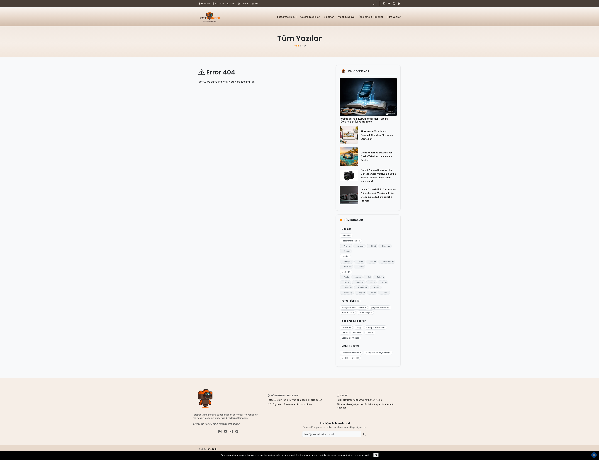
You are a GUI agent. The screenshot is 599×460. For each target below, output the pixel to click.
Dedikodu (345, 327)
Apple (345, 277)
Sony (372, 292)
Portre (372, 261)
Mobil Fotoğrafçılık (349, 358)
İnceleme (356, 333)
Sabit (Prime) (387, 261)
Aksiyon (346, 246)
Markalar (345, 272)
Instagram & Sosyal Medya (377, 353)
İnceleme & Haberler (371, 16)
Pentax (375, 287)
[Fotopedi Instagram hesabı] (394, 3)
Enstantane (289, 404)
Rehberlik (205, 3)
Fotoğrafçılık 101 (287, 16)
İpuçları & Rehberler (379, 307)
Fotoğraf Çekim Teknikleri (353, 307)
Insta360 (358, 282)
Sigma (360, 292)
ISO (269, 404)
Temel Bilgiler (365, 312)
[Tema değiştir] (374, 3)
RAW (309, 404)
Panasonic (362, 287)
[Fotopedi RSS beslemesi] (384, 3)
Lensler (344, 256)
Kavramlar (219, 3)
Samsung (346, 292)
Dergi (358, 327)
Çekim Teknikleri (310, 16)
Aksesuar (345, 235)
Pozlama (301, 404)
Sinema (346, 251)
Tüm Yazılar (394, 16)
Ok (376, 455)
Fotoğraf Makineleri (350, 241)
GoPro (345, 282)
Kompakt (385, 246)
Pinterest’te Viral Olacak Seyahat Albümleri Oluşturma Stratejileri (377, 135)
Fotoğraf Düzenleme (350, 353)
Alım (256, 3)
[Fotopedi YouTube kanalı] (389, 3)
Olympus (346, 287)
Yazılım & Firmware (349, 338)
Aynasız (360, 246)
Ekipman (329, 16)
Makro (360, 261)
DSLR (372, 246)
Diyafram (277, 404)
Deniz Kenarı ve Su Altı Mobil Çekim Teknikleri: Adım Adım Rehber (376, 156)
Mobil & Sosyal (346, 16)
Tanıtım (369, 333)
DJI (368, 277)
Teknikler (245, 3)
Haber (344, 333)
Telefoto (346, 267)
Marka (232, 3)
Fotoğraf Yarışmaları (375, 327)
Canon (357, 277)
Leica (371, 282)
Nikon (383, 282)
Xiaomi (384, 292)
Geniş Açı (346, 261)
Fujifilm (379, 277)
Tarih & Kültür (347, 312)
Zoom (359, 267)
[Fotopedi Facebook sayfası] (399, 3)
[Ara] (364, 434)
